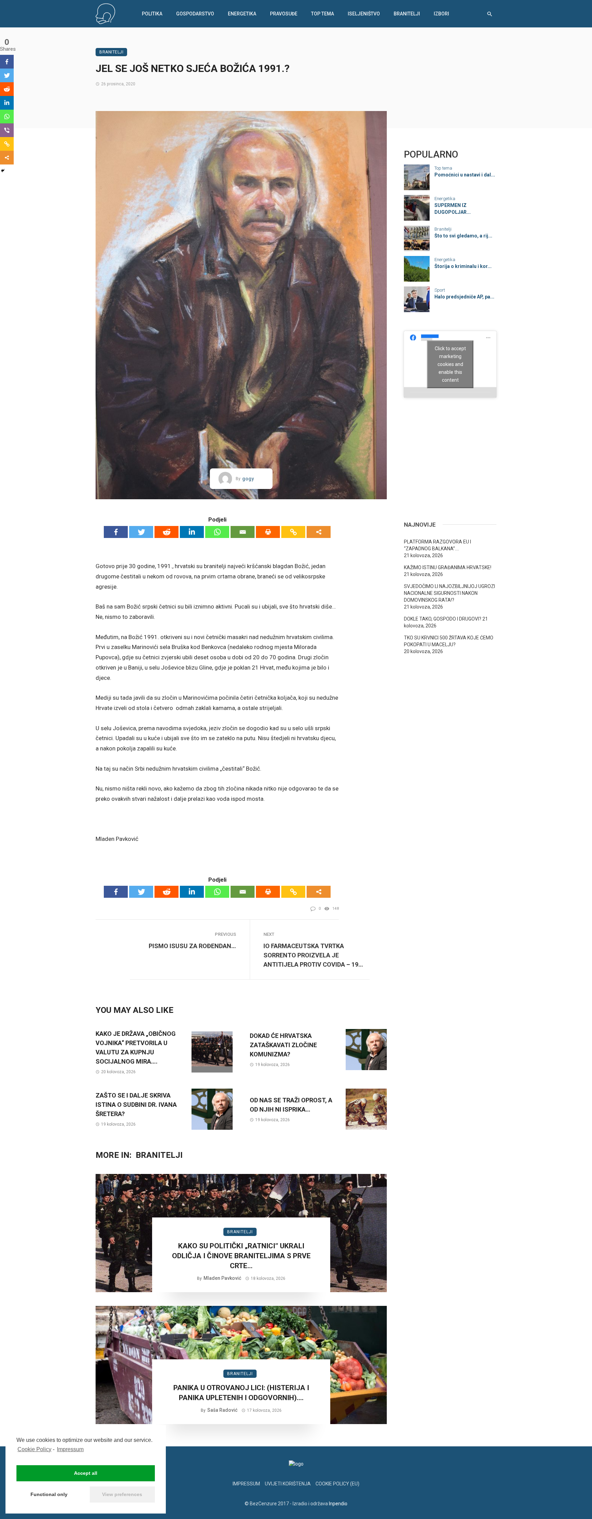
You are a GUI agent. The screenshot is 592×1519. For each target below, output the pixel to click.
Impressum (70, 1449)
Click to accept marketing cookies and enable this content (450, 363)
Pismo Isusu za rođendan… (192, 946)
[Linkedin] (192, 532)
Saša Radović (222, 1410)
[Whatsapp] (217, 532)
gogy (248, 478)
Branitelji (407, 13)
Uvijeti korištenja (288, 1483)
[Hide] (2, 170)
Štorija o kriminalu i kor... (463, 266)
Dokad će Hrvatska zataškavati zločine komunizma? (283, 1045)
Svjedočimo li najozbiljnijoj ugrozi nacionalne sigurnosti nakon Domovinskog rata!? (449, 593)
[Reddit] (166, 532)
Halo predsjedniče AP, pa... (464, 296)
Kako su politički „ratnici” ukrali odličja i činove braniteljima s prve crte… (241, 1256)
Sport (439, 290)
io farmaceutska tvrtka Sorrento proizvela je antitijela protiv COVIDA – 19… (313, 955)
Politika (152, 13)
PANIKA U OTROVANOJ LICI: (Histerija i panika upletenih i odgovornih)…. (241, 1393)
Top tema (322, 13)
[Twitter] (141, 532)
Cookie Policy (34, 1449)
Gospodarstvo (195, 13)
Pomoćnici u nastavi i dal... (464, 174)
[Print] (268, 532)
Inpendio (338, 1503)
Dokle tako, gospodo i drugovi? (442, 619)
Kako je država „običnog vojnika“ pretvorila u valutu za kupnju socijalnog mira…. (136, 1047)
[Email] (243, 532)
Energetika (242, 13)
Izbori (441, 13)
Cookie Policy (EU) (337, 1483)
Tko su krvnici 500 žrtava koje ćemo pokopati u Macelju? (448, 641)
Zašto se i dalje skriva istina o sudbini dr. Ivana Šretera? (136, 1104)
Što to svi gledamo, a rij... (463, 235)
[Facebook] (116, 532)
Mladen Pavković (222, 1278)
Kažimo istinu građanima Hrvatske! (447, 567)
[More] (319, 532)
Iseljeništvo (364, 13)
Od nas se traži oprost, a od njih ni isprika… (291, 1105)
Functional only (48, 1494)
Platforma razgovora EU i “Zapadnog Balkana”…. (437, 545)
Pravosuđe (283, 13)
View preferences (122, 1494)
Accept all (85, 1473)
